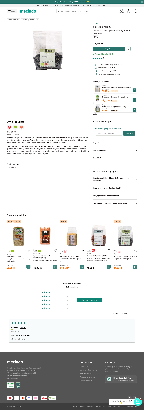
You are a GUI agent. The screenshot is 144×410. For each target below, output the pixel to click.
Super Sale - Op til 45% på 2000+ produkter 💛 (72, 2)
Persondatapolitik (114, 406)
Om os (75, 406)
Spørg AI (128, 133)
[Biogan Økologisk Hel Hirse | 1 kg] (72, 236)
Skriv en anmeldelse (89, 300)
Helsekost (24, 19)
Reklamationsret (86, 381)
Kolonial (32, 19)
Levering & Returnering (88, 370)
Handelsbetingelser (87, 406)
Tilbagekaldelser (86, 373)
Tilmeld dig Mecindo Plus (114, 366)
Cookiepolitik (100, 406)
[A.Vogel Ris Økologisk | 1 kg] (18, 236)
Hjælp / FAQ (84, 366)
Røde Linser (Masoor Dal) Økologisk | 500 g (42, 257)
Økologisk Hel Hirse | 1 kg (69, 256)
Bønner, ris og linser (13, 19)
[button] (135, 11)
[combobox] (74, 11)
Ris (37, 19)
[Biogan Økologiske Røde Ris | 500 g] (99, 235)
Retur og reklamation (87, 377)
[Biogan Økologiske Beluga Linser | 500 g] (125, 236)
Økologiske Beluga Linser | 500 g (125, 256)
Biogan (95, 23)
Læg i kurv (108, 49)
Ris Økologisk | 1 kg (14, 256)
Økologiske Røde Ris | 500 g (97, 256)
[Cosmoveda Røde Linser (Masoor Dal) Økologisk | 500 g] (45, 235)
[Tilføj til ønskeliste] (128, 49)
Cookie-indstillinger (130, 406)
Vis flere (95, 114)
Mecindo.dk (17, 406)
